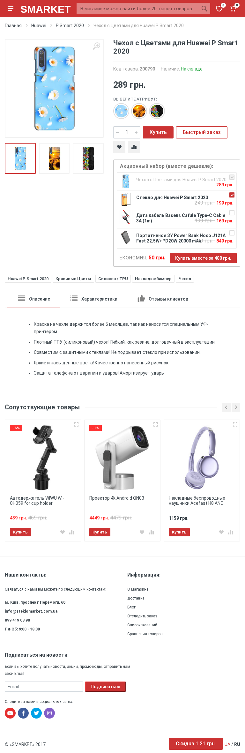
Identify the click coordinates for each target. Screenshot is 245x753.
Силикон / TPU (113, 278)
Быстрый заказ (202, 132)
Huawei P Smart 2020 (28, 278)
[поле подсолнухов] (136, 108)
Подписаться (105, 686)
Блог (131, 607)
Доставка (136, 598)
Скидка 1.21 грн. (196, 744)
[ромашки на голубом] (118, 108)
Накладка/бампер (153, 278)
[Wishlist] (119, 147)
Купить (158, 132)
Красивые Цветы (73, 278)
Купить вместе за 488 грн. (203, 258)
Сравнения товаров (145, 634)
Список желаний (142, 625)
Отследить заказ (142, 616)
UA (227, 744)
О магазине (137, 589)
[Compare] (134, 147)
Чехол (185, 278)
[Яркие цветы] (154, 108)
